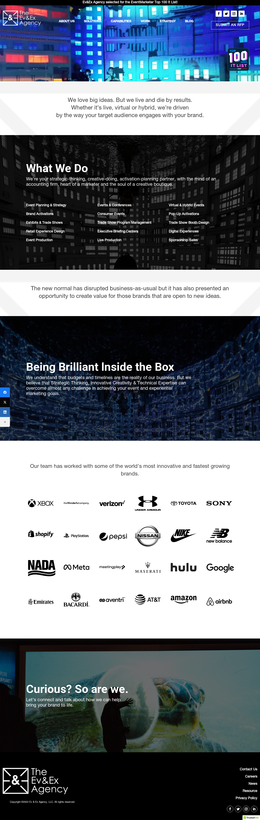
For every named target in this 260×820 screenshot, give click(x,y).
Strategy (167, 21)
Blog (189, 21)
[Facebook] (5, 392)
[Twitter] (5, 402)
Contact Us (248, 769)
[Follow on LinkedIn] (241, 14)
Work (145, 21)
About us (66, 21)
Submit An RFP (230, 25)
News (253, 784)
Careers (251, 776)
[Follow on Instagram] (234, 14)
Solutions (92, 21)
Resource (250, 791)
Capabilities (121, 21)
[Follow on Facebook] (219, 14)
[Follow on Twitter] (226, 14)
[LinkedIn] (5, 412)
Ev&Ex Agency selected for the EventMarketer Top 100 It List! (130, 2)
